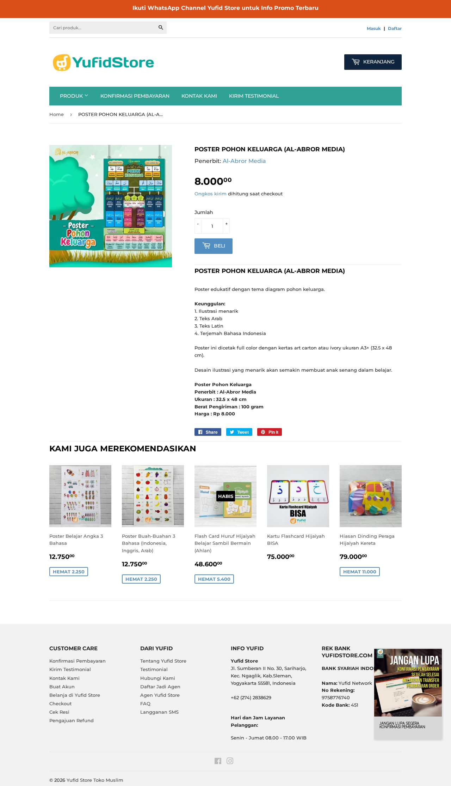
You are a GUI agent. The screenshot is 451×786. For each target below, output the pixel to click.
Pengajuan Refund (71, 720)
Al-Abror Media (244, 161)
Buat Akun (62, 686)
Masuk (374, 28)
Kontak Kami (199, 96)
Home (56, 114)
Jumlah (203, 212)
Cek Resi (59, 712)
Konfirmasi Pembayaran (134, 96)
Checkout (60, 703)
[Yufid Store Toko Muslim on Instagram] (230, 762)
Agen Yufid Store (160, 695)
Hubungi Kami (157, 678)
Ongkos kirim (210, 193)
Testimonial (154, 669)
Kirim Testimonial (254, 96)
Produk (72, 96)
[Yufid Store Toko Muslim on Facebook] (218, 762)
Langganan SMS (159, 712)
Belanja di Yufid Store (74, 695)
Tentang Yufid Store (163, 661)
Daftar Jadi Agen (160, 686)
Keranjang (378, 62)
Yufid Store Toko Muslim (95, 780)
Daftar (395, 28)
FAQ (145, 703)
